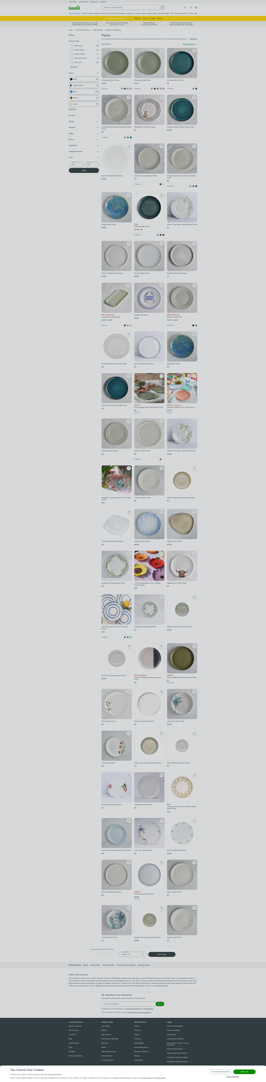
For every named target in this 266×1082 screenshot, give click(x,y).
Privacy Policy (160, 1078)
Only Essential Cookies (221, 1072)
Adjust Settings (232, 1077)
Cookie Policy (147, 1078)
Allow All (244, 1072)
